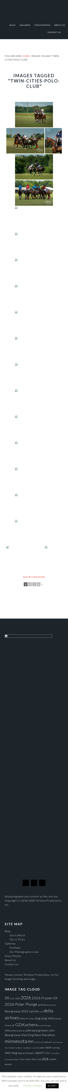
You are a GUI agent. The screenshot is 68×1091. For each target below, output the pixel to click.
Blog (7, 931)
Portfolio (14, 947)
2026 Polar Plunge (21, 1004)
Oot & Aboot (17, 935)
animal (42, 1004)
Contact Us (12, 964)
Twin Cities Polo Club (30, 1059)
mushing (38, 1042)
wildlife (52, 1059)
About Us (10, 960)
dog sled (47, 1018)
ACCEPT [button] (52, 1085)
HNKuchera (11, 1030)
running (56, 1047)
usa (45, 1058)
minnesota (16, 1041)
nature (47, 1041)
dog (38, 1018)
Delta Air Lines (27, 1018)
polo (42, 1047)
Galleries (10, 943)
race (48, 1047)
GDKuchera (26, 1024)
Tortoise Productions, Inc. (34, 10)
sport (39, 1053)
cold (41, 1012)
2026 (26, 997)
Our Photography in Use (24, 951)
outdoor (19, 1048)
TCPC (47, 1053)
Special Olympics (26, 1053)
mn (31, 1041)
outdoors (27, 1048)
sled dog (11, 1053)
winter (8, 1064)
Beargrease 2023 (16, 1011)
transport (55, 1053)
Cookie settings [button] (32, 1085)
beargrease (51, 1005)
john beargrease (36, 1030)
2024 (17, 998)
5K (7, 998)
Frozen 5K (10, 1025)
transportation (12, 1059)
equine (57, 1018)
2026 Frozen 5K (45, 998)
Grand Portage (44, 1025)
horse (22, 1030)
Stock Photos (13, 955)
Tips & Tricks (17, 939)
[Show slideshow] (34, 577)
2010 (12, 999)
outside (36, 1048)
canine (34, 1011)
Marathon (48, 1035)
